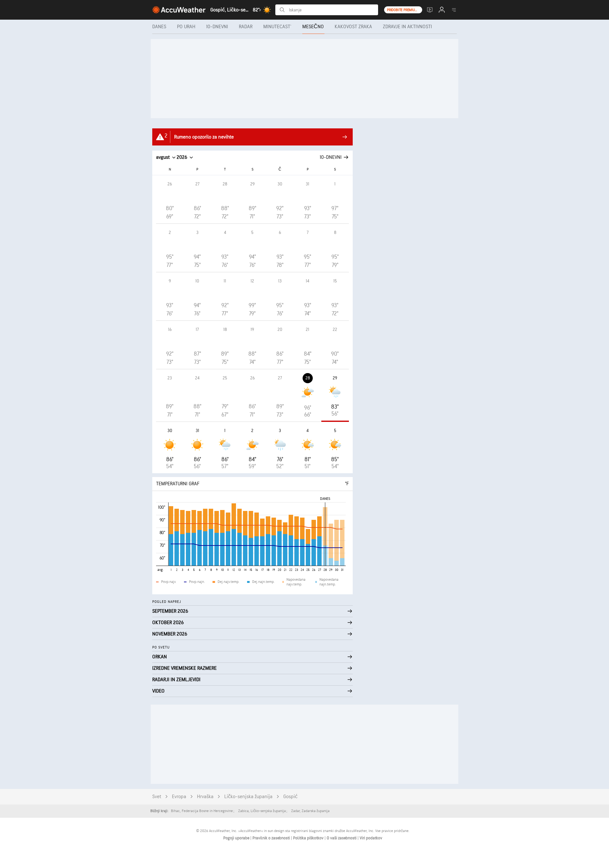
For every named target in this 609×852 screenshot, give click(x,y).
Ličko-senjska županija (248, 797)
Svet (156, 797)
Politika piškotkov (308, 838)
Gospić (290, 797)
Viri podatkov (371, 838)
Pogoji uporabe (236, 838)
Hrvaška (205, 797)
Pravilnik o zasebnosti (271, 838)
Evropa (179, 797)
